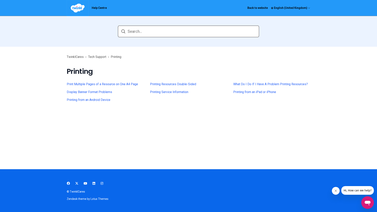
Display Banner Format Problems (89, 92)
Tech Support (97, 57)
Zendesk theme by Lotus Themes (87, 198)
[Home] (78, 8)
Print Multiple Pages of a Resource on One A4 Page (102, 84)
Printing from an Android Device (88, 100)
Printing (116, 57)
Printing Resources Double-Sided (173, 84)
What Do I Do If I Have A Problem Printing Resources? (270, 84)
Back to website (257, 7)
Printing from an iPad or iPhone (254, 92)
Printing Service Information (169, 92)
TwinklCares (75, 57)
